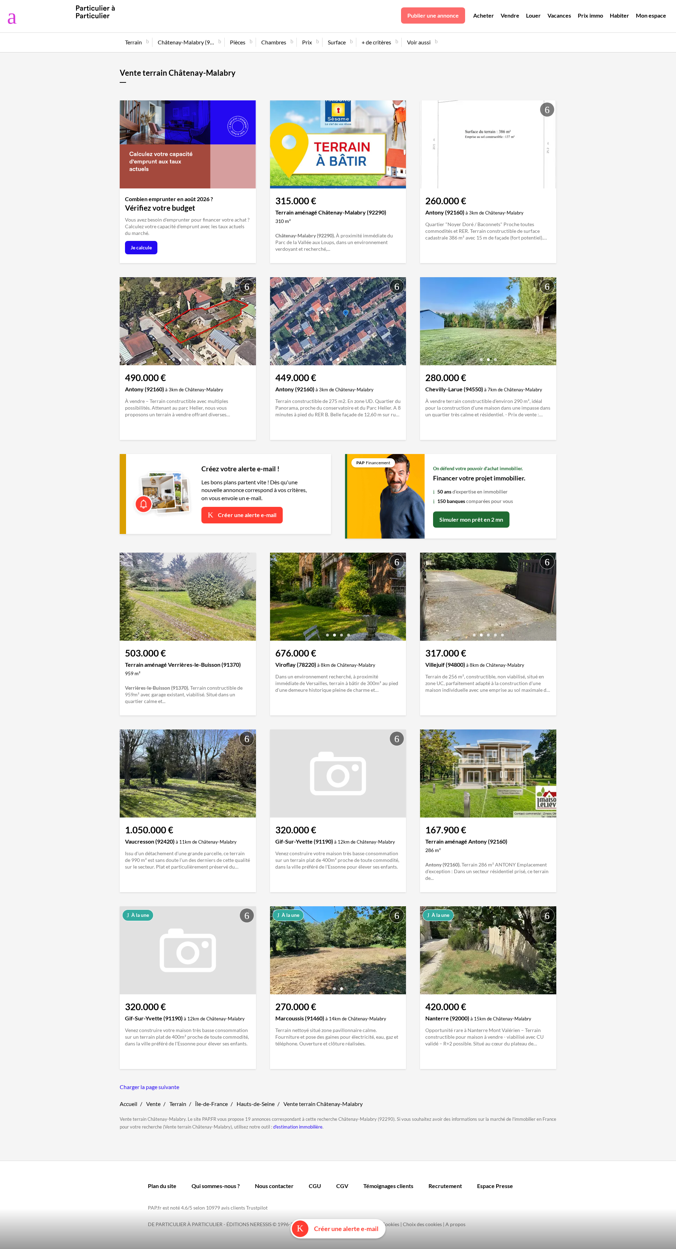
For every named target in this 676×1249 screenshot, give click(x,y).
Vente (153, 1103)
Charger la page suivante (149, 1086)
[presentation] (427, 146)
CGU (315, 1185)
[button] (481, 180)
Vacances (559, 15)
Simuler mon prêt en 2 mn (471, 519)
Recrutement (445, 1185)
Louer (533, 15)
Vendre (510, 15)
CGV (342, 1185)
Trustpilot (257, 1208)
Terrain (177, 1103)
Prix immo (590, 15)
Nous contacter (274, 1185)
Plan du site (162, 1185)
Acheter (483, 15)
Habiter (619, 15)
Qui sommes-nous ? (216, 1185)
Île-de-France (211, 1103)
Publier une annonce (433, 15)
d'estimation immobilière (298, 1127)
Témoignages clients (388, 1185)
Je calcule (141, 247)
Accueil (128, 1103)
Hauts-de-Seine (256, 1103)
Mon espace (651, 15)
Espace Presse (495, 1185)
